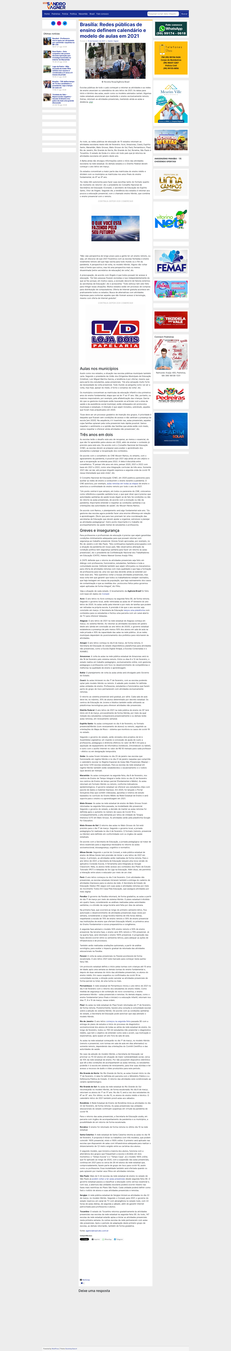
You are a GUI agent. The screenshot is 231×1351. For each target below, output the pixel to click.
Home (47, 14)
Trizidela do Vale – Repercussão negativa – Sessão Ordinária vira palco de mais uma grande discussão (63, 99)
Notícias (86, 1280)
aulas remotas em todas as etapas (122, 483)
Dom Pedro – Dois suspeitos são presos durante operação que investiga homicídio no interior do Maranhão (61, 55)
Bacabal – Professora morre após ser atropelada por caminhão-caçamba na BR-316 (63, 41)
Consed (105, 594)
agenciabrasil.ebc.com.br (97, 1230)
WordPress (55, 1349)
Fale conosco (102, 14)
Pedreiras (56, 14)
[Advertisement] (115, 122)
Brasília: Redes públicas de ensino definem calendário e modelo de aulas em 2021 (113, 30)
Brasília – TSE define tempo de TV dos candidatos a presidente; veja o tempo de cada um (63, 84)
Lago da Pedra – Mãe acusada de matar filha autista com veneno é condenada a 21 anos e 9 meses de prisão (62, 70)
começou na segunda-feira (118, 1021)
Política (73, 14)
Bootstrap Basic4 (71, 1349)
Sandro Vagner (113, 41)
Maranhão (83, 14)
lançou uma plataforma (134, 610)
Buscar (184, 14)
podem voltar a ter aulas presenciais (108, 1179)
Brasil (92, 14)
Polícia (65, 14)
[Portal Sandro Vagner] (54, 5)
